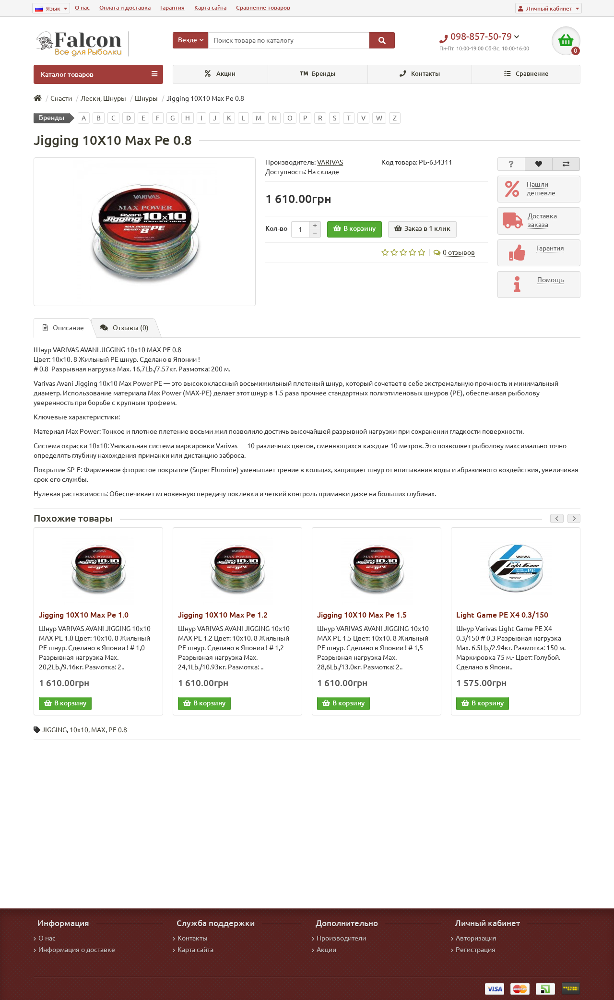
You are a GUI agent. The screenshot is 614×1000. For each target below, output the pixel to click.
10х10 (79, 730)
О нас (82, 7)
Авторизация (476, 938)
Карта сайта (210, 7)
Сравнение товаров (263, 7)
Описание (68, 328)
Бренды (322, 73)
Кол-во (276, 228)
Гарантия (172, 7)
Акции (225, 73)
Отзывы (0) (131, 328)
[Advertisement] (307, 817)
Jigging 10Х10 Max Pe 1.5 (362, 614)
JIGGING (54, 730)
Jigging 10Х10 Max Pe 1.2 (223, 614)
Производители (341, 938)
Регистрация (476, 949)
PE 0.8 (117, 730)
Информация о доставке (76, 949)
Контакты (425, 73)
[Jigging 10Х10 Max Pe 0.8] (145, 231)
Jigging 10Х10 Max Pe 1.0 (84, 614)
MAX (98, 730)
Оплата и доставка (125, 7)
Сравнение (531, 73)
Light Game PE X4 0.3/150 (502, 614)
